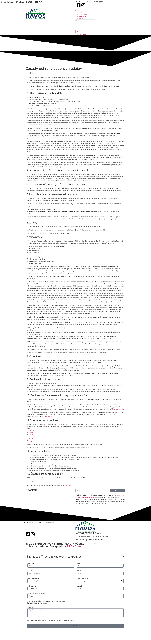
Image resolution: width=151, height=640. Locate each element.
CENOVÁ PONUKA (82, 34)
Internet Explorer (34, 437)
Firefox (31, 432)
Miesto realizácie (33, 578)
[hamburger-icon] (77, 10)
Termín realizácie (82, 578)
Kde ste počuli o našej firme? (36, 593)
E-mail (29, 571)
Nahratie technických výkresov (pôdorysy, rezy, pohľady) (46, 601)
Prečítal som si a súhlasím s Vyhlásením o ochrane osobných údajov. (51, 621)
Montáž (79, 586)
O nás (81, 12)
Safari (31, 439)
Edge (30, 441)
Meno (78, 563)
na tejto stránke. (118, 409)
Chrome (31, 430)
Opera (31, 435)
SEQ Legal (68, 485)
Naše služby (83, 14)
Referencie (82, 16)
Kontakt (81, 18)
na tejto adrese (47, 416)
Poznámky (30, 607)
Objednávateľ (31, 586)
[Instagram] (83, 5)
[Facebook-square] (78, 5)
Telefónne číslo (82, 571)
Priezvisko (30, 563)
